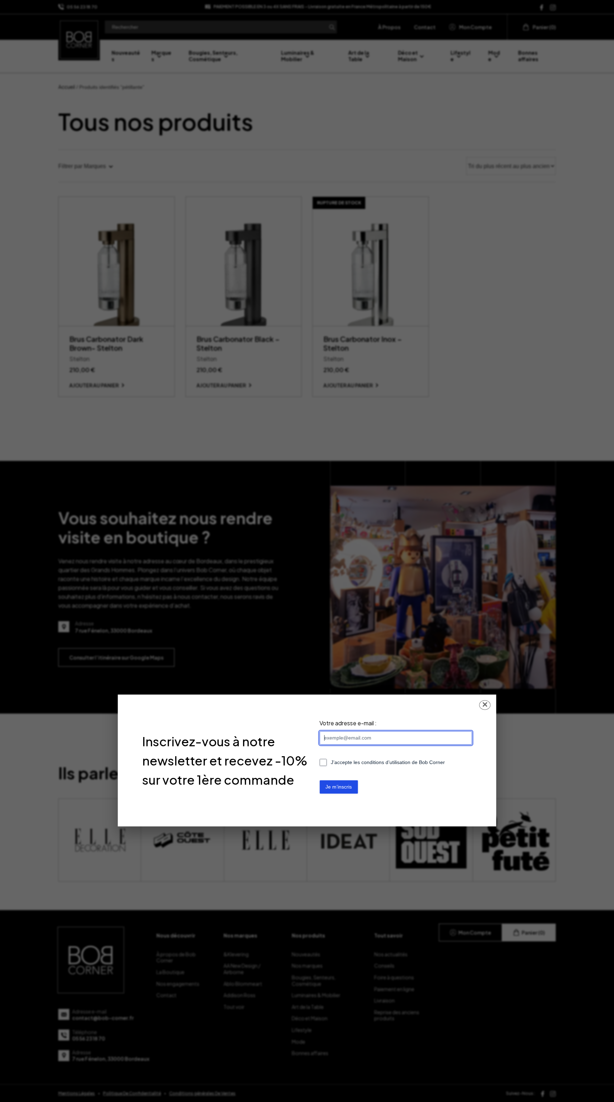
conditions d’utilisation (385, 762)
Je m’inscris (338, 787)
